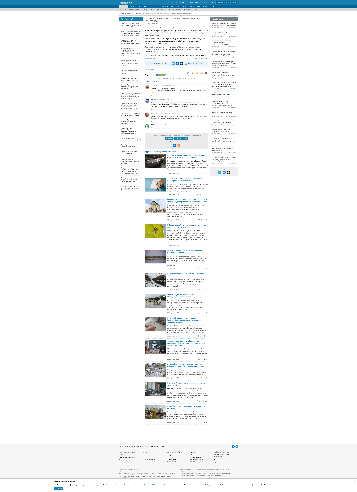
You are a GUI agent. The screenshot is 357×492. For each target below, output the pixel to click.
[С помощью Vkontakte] (174, 145)
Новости (130, 14)
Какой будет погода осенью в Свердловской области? (186, 407)
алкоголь (153, 69)
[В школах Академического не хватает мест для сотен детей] (155, 389)
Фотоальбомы (171, 459)
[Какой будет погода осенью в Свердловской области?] (155, 412)
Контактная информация (127, 446)
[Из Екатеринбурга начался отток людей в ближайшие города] (155, 256)
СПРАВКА (214, 7)
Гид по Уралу (193, 461)
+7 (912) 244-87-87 (216, 473)
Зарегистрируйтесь (181, 138)
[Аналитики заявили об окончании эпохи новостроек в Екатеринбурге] (155, 184)
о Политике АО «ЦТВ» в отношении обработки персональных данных (163, 485)
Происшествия (134, 10)
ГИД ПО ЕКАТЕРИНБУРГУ (165, 7)
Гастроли (145, 458)
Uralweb (121, 14)
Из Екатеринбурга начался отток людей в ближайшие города (184, 251)
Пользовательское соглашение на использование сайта (195, 478)
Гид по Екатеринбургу (174, 452)
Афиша (145, 452)
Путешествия (194, 454)
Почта (121, 460)
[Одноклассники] (160, 75)
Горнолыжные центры (196, 459)
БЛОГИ (198, 7)
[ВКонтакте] (157, 75)
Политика (144, 10)
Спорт (163, 10)
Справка (217, 460)
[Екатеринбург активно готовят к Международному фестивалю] (155, 301)
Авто (158, 10)
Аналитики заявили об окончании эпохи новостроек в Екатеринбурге (184, 179)
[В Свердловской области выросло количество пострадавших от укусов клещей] (155, 231)
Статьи (121, 454)
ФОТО (145, 7)
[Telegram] (165, 75)
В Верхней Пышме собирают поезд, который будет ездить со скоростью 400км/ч (186, 156)
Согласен (58, 488)
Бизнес (152, 10)
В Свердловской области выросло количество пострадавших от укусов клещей (186, 226)
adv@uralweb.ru (226, 473)
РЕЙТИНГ (205, 7)
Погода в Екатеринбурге (127, 457)
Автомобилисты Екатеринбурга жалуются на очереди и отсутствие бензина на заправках (186, 365)
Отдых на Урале (195, 457)
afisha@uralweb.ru (218, 475)
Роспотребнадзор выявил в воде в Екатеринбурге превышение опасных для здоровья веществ (184, 320)
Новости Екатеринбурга (127, 452)
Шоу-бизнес (197, 10)
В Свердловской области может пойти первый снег (187, 275)
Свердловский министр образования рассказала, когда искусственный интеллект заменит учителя (186, 343)
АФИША (152, 7)
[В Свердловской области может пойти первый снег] (155, 280)
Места (168, 454)
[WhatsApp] (162, 75)
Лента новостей (127, 19)
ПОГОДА (138, 7)
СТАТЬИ (131, 7)
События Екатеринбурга (149, 459)
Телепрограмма (147, 456)
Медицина (187, 10)
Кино (144, 454)
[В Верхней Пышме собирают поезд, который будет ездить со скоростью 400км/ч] (155, 161)
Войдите (169, 138)
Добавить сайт (218, 456)
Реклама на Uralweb (143, 446)
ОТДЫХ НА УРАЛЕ (180, 7)
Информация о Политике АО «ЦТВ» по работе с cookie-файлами (124, 485)
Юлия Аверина (150, 58)
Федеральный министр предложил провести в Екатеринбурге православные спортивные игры (187, 200)
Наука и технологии (174, 10)
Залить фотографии (172, 461)
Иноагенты (217, 463)
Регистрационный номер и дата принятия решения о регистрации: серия (144, 477)
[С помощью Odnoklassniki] (178, 145)
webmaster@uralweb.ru (158, 446)
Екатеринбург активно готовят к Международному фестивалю (181, 296)
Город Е (169, 456)
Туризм (205, 10)
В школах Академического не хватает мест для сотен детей (187, 384)
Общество (123, 10)
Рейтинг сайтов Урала (221, 452)
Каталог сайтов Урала (221, 454)
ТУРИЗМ (191, 7)
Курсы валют (217, 462)
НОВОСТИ (123, 7)
